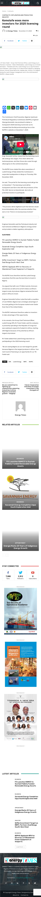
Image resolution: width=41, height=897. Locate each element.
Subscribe (33, 571)
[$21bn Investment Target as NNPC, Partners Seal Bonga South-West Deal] (7, 823)
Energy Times (12, 31)
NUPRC (31, 361)
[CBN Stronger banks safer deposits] (20, 91)
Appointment (20, 543)
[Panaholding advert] (20, 200)
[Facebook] (6, 883)
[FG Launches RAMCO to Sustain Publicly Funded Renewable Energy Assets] (20, 448)
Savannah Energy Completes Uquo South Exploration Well (17, 248)
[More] (32, 41)
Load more (19, 847)
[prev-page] (3, 555)
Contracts (10, 11)
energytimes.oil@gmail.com (24, 878)
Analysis (17, 820)
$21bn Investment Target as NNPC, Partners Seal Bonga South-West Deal (19, 261)
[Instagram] (12, 883)
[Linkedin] (17, 883)
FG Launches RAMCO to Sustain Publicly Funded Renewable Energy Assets (20, 241)
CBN (10, 361)
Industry (5, 17)
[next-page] (7, 555)
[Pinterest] (23, 883)
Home (4, 11)
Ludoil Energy (17, 361)
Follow (20, 571)
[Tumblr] (29, 883)
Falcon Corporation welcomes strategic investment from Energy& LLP (31, 387)
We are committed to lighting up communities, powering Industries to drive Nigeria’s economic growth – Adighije (10, 389)
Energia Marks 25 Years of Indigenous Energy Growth (19, 254)
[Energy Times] (4, 30)
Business (20, 458)
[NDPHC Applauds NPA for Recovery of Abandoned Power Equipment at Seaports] (7, 837)
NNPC (25, 361)
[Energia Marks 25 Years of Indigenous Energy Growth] (20, 530)
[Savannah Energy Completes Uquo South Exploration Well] (20, 489)
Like (8, 571)
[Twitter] (35, 883)
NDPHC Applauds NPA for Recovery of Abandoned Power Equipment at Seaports (18, 268)
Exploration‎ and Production (22, 15)
